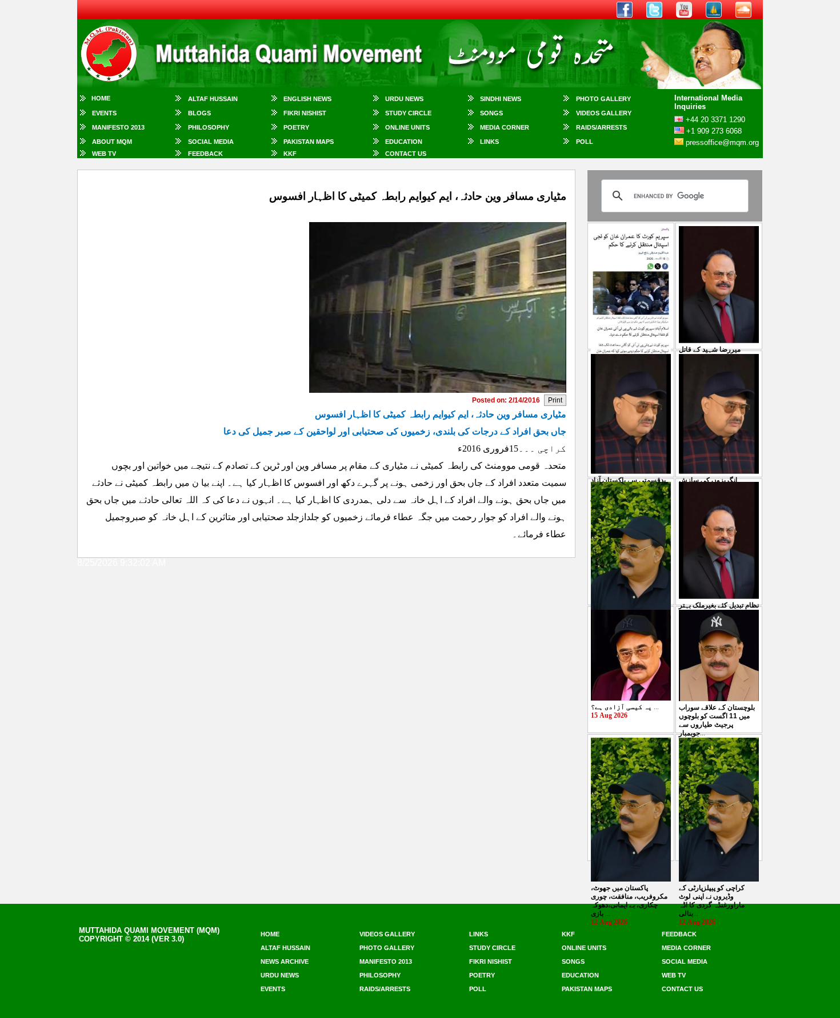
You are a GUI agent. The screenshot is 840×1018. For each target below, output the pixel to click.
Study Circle (408, 113)
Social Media (211, 141)
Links (489, 141)
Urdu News (404, 98)
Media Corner (504, 127)
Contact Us (405, 153)
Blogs (199, 113)
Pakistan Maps (308, 141)
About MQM (112, 141)
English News (307, 98)
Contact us (682, 988)
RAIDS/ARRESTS (601, 127)
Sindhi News (500, 98)
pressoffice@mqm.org (722, 142)
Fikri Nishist (304, 113)
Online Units (407, 127)
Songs (491, 113)
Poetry (296, 127)
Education (403, 141)
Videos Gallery (603, 113)
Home (100, 98)
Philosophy (208, 127)
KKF (290, 153)
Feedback (205, 153)
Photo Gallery (603, 98)
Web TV (104, 153)
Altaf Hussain (213, 98)
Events (104, 113)
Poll (584, 141)
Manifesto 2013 (118, 127)
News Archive (285, 961)
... (625, 707)
